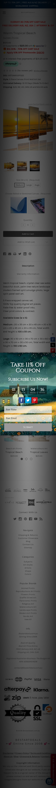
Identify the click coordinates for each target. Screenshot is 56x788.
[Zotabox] (54, 433)
